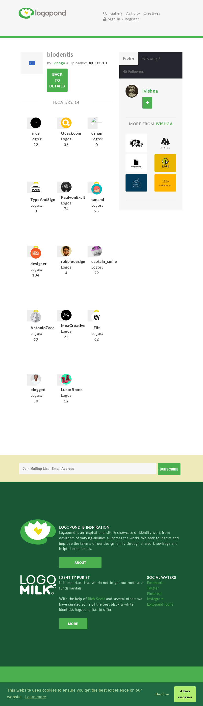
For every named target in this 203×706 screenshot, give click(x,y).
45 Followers (133, 72)
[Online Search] (165, 163)
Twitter (153, 588)
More (73, 623)
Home (60, 13)
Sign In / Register (123, 19)
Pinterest (154, 594)
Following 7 (151, 58)
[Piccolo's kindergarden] (136, 183)
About (80, 562)
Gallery (116, 13)
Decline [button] (162, 694)
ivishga (59, 63)
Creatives (152, 13)
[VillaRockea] (136, 143)
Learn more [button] (35, 697)
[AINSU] (165, 143)
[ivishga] (132, 91)
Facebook (155, 583)
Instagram (155, 599)
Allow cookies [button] (185, 694)
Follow (147, 103)
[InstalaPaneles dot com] (165, 183)
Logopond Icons (160, 604)
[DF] (136, 163)
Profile (128, 58)
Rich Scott (97, 599)
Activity (133, 13)
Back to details (57, 80)
